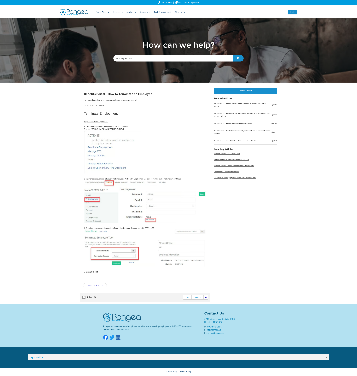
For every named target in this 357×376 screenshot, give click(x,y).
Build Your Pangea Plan (188, 2)
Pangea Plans (101, 12)
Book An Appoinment (162, 12)
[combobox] (173, 58)
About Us (116, 12)
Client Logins (179, 12)
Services (129, 12)
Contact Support (245, 91)
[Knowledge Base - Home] (74, 12)
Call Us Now (166, 2)
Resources (144, 12)
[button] (187, 297)
